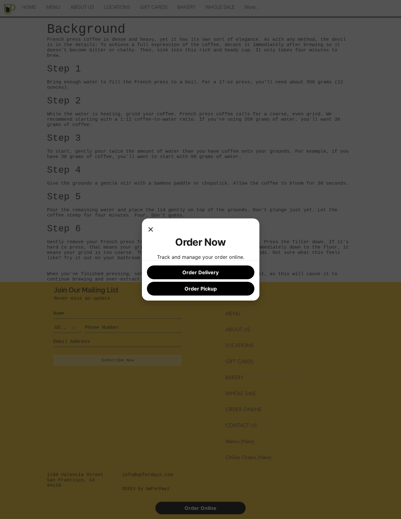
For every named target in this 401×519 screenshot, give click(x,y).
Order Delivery (200, 272)
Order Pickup (201, 289)
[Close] (150, 229)
